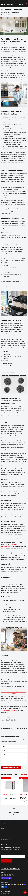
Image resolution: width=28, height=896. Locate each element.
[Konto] (22, 4)
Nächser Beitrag (21, 728)
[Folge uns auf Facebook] (2, 875)
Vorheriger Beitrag (7, 728)
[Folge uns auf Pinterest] (7, 875)
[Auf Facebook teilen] (7, 720)
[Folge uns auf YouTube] (10, 875)
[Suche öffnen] (20, 4)
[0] (25, 4)
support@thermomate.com (8, 710)
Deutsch (4, 868)
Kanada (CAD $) (13, 868)
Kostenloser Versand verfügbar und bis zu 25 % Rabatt (14, 1)
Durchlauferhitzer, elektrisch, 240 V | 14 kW (9, 797)
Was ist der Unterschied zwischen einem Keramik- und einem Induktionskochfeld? (13, 691)
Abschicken (6, 861)
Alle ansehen (23, 774)
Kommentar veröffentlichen (11, 767)
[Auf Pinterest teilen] (9, 720)
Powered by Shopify (5, 893)
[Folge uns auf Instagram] (5, 875)
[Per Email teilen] (14, 720)
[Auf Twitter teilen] (12, 720)
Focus (2, 14)
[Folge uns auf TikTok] (13, 875)
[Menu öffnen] (2, 4)
